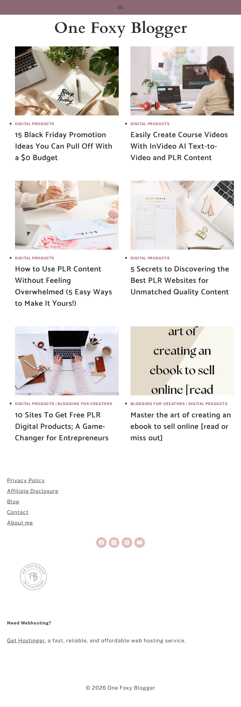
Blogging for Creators (85, 404)
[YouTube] (139, 542)
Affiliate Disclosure (32, 491)
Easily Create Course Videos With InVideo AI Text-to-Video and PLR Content (179, 146)
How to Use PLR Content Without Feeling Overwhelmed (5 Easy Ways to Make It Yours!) (63, 286)
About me (20, 523)
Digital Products (34, 124)
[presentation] (67, 80)
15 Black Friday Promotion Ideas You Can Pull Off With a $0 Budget (64, 146)
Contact (18, 512)
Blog (13, 501)
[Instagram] (114, 542)
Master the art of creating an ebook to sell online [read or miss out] (180, 426)
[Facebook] (101, 542)
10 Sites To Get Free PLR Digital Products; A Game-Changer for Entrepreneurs (62, 426)
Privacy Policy (26, 480)
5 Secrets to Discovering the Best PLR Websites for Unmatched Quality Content (179, 280)
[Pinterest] (127, 542)
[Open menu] (120, 7)
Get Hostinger (26, 640)
